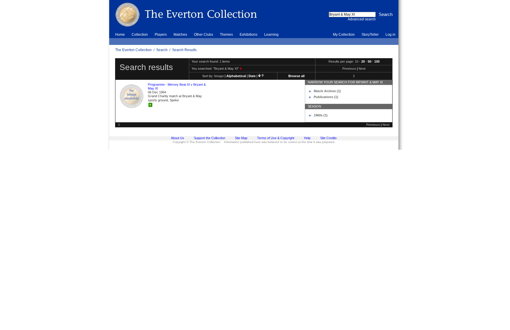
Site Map (241, 138)
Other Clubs (203, 34)
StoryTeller (370, 34)
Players (161, 34)
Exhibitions (248, 34)
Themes (226, 34)
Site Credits (328, 138)
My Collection (344, 34)
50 (369, 61)
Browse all (296, 76)
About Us (177, 138)
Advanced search (362, 19)
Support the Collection (209, 138)
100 (377, 61)
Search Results (184, 50)
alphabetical (236, 76)
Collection (140, 34)
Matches (180, 34)
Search (162, 50)
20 (363, 61)
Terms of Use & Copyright (275, 138)
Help (307, 138)
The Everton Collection (133, 50)
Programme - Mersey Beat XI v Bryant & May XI (177, 86)
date (252, 76)
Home (120, 34)
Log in (390, 34)
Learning (271, 34)
